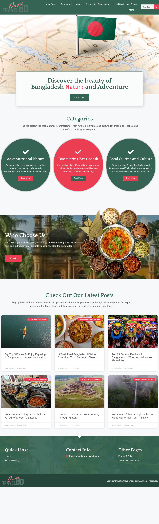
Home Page (50, 4)
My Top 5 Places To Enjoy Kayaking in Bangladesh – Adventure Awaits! (25, 356)
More (131, 10)
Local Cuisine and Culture (125, 4)
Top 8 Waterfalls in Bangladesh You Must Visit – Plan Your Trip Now (132, 416)
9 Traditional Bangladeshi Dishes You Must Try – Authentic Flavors (77, 356)
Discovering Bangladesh (97, 4)
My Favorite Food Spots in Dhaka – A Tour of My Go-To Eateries (25, 416)
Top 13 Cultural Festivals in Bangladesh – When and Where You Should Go (132, 357)
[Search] (156, 6)
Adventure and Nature (71, 4)
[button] (130, 178)
